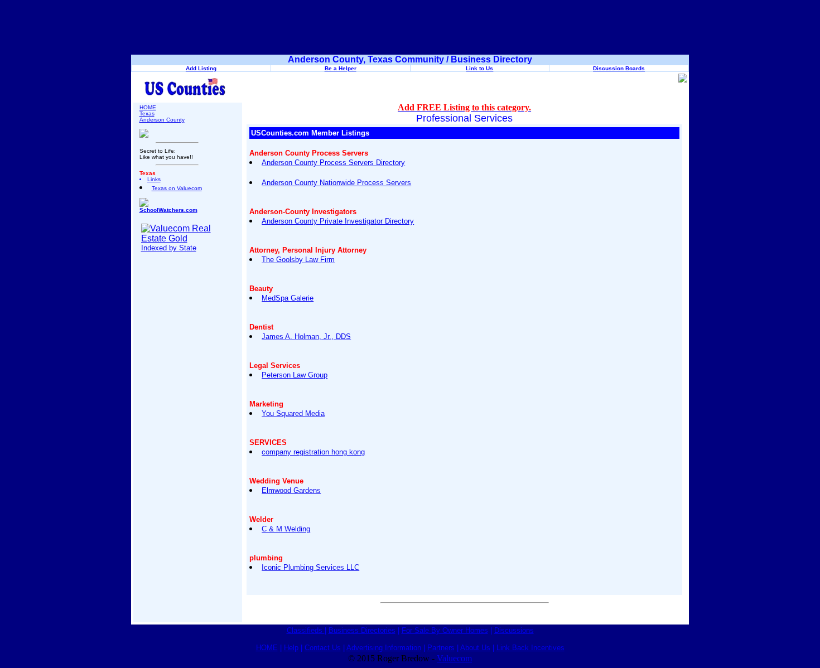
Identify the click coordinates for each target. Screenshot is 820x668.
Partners (441, 647)
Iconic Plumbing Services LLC (310, 567)
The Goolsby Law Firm (298, 259)
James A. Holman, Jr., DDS (306, 336)
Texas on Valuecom (177, 188)
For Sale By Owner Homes (445, 630)
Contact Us (323, 647)
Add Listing (201, 68)
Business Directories (362, 630)
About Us (475, 647)
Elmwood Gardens (291, 490)
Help (291, 647)
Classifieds (306, 630)
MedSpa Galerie (287, 298)
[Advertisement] (410, 29)
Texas (147, 113)
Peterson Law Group (294, 375)
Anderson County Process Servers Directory (333, 162)
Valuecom (454, 658)
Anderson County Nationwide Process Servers (336, 182)
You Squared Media (293, 413)
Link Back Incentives (530, 647)
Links (154, 179)
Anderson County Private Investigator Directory (338, 221)
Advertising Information (383, 647)
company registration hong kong (313, 452)
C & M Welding (286, 529)
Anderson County (162, 120)
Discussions (514, 630)
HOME (147, 107)
